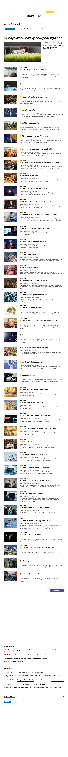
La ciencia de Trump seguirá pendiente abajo (40, 321)
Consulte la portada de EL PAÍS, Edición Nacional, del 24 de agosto (32, 29)
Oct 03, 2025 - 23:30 (33, 550)
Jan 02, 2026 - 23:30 (33, 365)
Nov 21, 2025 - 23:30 (33, 444)
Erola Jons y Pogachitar (16, 661)
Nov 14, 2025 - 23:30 (33, 457)
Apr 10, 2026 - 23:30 (33, 191)
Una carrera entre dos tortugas (34, 281)
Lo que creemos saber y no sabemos (36, 415)
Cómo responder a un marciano (35, 70)
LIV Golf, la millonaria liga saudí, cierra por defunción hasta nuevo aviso (28, 658)
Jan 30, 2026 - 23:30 (33, 310)
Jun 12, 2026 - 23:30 (33, 72)
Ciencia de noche (28, 110)
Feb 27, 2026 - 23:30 (33, 257)
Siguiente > (56, 590)
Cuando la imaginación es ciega (34, 295)
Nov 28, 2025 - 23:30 (33, 431)
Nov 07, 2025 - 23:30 (33, 470)
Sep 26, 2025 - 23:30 (33, 564)
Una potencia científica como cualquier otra (39, 214)
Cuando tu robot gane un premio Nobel (35, 521)
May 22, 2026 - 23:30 (33, 113)
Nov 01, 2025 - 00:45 (33, 483)
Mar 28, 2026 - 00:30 (33, 204)
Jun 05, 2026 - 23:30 (33, 87)
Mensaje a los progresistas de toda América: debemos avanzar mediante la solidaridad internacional (31, 650)
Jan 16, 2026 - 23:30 (33, 338)
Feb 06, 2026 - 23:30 (33, 297)
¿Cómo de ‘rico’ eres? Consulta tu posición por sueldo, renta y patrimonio (24, 672)
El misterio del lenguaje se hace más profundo (40, 162)
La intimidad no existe (31, 84)
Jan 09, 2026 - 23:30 (33, 350)
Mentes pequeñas (28, 441)
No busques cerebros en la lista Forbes (37, 201)
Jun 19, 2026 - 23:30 (56, 42)
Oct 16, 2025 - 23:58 (37, 523)
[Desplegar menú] (5, 16)
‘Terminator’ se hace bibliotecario (35, 508)
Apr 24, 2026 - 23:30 (33, 165)
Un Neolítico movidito (30, 175)
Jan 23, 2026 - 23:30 (33, 323)
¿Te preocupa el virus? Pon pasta (35, 136)
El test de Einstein (29, 254)
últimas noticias (9, 646)
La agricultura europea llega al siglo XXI (34, 38)
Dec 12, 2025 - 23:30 (33, 405)
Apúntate (7, 701)
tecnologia (22, 518)
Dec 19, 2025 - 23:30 (33, 392)
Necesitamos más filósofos (32, 402)
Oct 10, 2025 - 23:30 (33, 537)
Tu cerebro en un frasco (31, 308)
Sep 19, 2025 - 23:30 (33, 577)
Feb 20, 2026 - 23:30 (33, 270)
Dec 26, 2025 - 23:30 (33, 378)
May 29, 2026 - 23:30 (33, 100)
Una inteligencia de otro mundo (34, 97)
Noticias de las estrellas (31, 535)
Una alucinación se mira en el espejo (36, 481)
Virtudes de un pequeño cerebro (34, 188)
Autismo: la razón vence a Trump (35, 228)
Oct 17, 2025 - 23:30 (33, 510)
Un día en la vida (28, 375)
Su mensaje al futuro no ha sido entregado (39, 428)
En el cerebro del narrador (32, 494)
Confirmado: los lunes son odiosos (35, 389)
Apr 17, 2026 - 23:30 (33, 178)
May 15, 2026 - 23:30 (33, 126)
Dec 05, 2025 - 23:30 (33, 418)
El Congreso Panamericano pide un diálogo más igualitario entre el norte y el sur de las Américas (35, 655)
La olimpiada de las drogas (33, 362)
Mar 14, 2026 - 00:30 (33, 231)
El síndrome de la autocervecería (35, 348)
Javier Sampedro (13, 24)
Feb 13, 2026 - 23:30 (33, 283)
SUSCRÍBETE (49, 12)
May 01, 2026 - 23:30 (33, 152)
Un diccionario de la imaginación (35, 467)
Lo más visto (8, 668)
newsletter (8, 696)
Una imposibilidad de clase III (34, 242)
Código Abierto (8, 35)
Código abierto (23, 387)
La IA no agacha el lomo (31, 123)
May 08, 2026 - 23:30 (33, 139)
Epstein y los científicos (31, 268)
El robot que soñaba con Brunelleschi (37, 149)
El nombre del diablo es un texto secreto (38, 548)
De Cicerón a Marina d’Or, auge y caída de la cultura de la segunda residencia (25, 680)
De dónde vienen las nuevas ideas (35, 454)
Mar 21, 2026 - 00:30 (33, 217)
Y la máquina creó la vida (32, 561)
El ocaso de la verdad (30, 574)
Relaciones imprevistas (31, 335)
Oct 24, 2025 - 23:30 (33, 496)
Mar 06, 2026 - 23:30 (33, 244)
